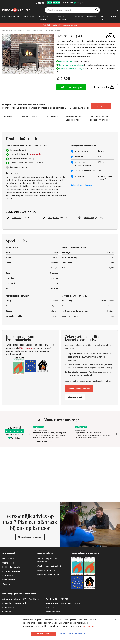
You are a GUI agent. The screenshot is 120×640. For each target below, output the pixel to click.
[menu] (60, 19)
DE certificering (26, 348)
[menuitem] (4, 16)
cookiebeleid (87, 626)
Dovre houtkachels (33, 30)
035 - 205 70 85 (62, 599)
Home (5, 30)
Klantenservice (9, 607)
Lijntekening (89, 217)
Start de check (101, 106)
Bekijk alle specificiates (81, 185)
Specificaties (52, 116)
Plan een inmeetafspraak (79, 388)
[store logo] (16, 10)
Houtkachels (16, 30)
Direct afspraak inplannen (30, 537)
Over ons (6, 611)
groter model (35, 154)
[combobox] (72, 10)
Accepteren (43, 634)
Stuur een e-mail (75, 397)
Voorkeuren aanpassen (72, 634)
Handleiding (17, 217)
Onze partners (53, 611)
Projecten (8, 116)
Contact (50, 607)
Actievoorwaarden (68, 25)
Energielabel (53, 217)
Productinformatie (29, 116)
